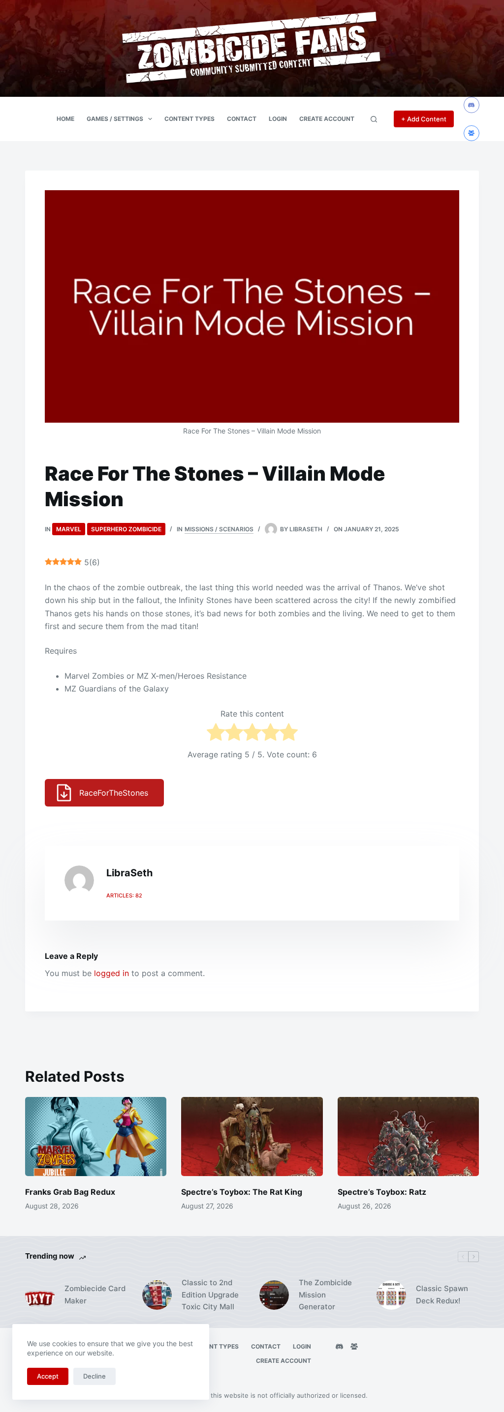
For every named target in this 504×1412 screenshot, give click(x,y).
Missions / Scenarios (219, 529)
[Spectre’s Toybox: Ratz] (408, 1137)
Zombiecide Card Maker (95, 1294)
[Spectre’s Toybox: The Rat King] (251, 1137)
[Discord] (472, 105)
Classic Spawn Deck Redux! (442, 1294)
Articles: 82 (124, 895)
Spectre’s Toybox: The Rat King (241, 1192)
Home (65, 118)
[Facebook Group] (472, 133)
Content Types (189, 118)
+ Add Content (423, 119)
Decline (94, 1376)
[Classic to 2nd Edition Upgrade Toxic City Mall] (157, 1295)
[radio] (216, 734)
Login (278, 118)
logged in (111, 973)
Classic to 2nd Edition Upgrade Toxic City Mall (210, 1295)
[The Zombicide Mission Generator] (274, 1295)
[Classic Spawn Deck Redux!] (391, 1295)
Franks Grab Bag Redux (70, 1192)
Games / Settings (115, 118)
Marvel (68, 529)
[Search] (374, 119)
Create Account (326, 118)
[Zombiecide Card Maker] (40, 1295)
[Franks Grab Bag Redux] (95, 1137)
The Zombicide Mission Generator (325, 1295)
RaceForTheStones (113, 793)
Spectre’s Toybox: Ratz (382, 1192)
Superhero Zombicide (126, 529)
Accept (48, 1376)
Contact (241, 118)
